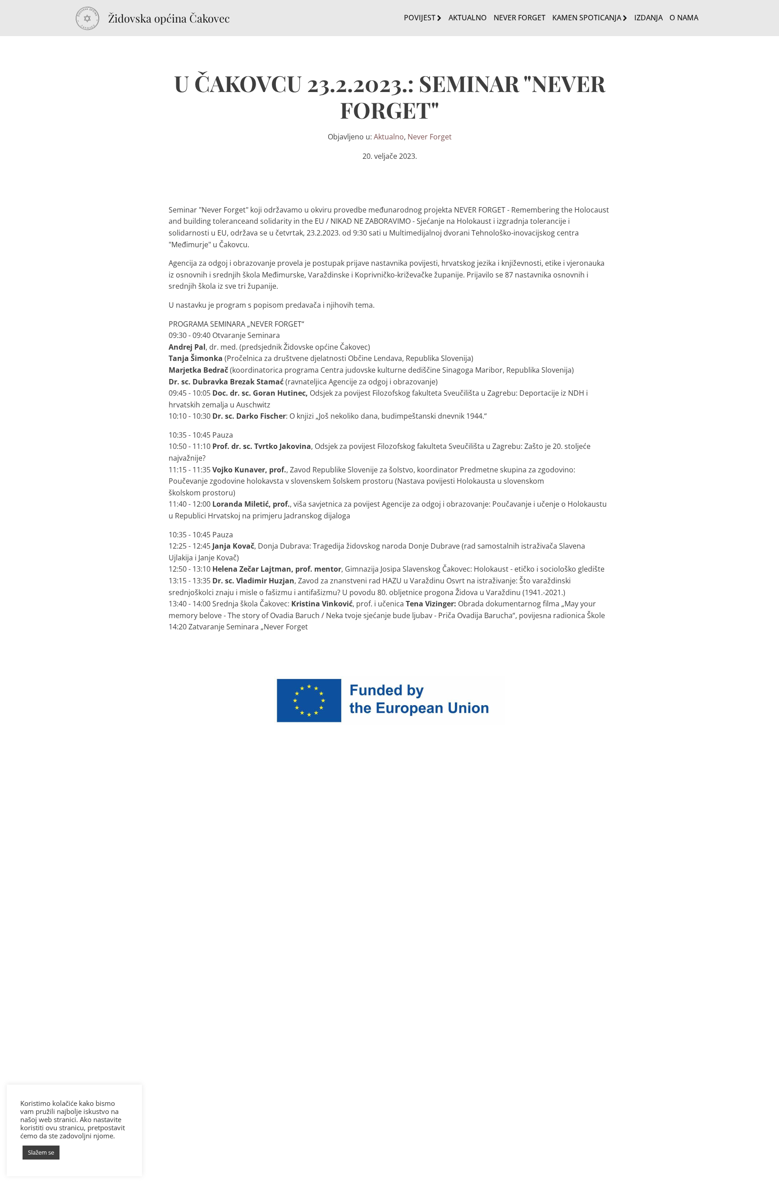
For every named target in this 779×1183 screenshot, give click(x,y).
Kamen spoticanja (586, 18)
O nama (683, 18)
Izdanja (648, 18)
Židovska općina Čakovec (169, 18)
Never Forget (519, 18)
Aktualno (468, 18)
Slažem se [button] (41, 1152)
